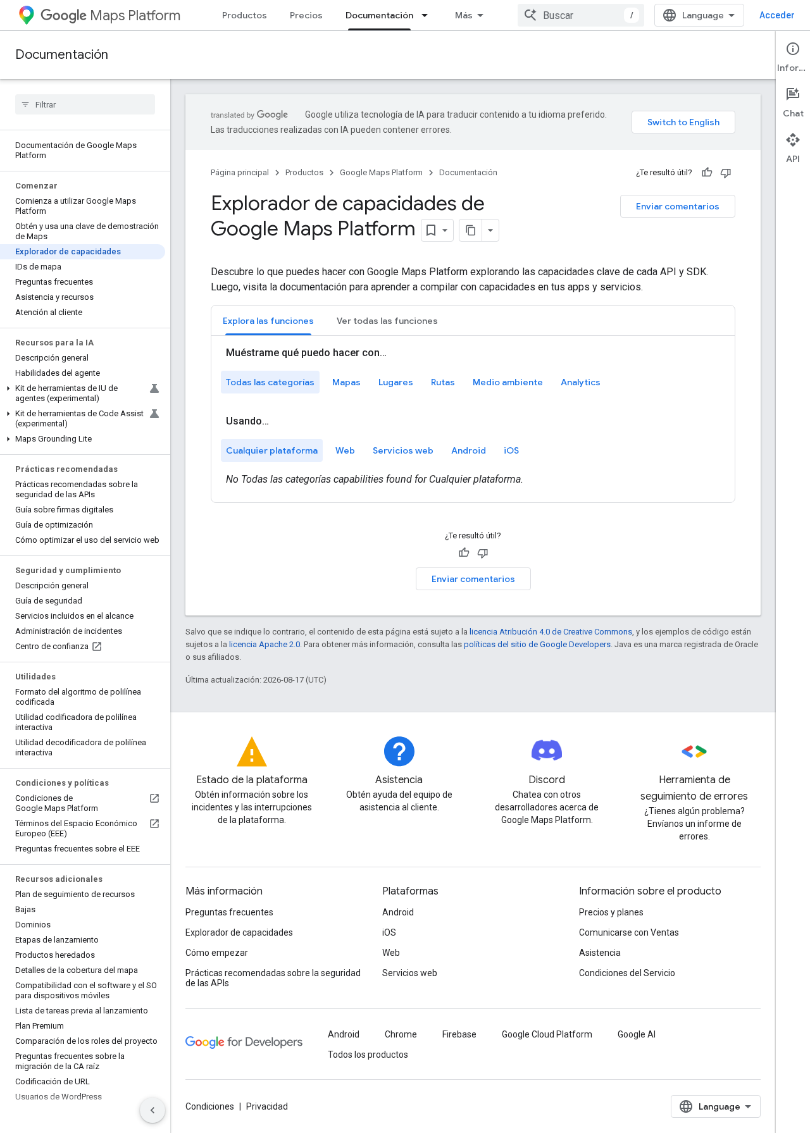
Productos (244, 15)
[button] (82, 393)
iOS (389, 932)
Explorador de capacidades (239, 932)
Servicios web (409, 973)
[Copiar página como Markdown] (470, 230)
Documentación (379, 15)
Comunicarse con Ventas (629, 932)
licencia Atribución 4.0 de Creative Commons (551, 631)
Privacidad (267, 1106)
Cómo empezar (216, 953)
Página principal (240, 172)
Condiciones (209, 1106)
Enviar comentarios (678, 206)
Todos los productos (368, 1054)
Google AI (637, 1034)
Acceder (777, 15)
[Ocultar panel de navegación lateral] (152, 1110)
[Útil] (706, 172)
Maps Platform (135, 15)
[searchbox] (85, 104)
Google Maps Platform (381, 172)
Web (391, 953)
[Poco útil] (725, 172)
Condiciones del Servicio (627, 973)
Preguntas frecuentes (229, 912)
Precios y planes (611, 912)
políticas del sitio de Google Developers (537, 644)
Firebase (459, 1034)
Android (398, 912)
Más (464, 15)
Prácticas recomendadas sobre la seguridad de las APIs (273, 978)
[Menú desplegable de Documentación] (428, 15)
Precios (306, 15)
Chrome (401, 1034)
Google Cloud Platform (547, 1034)
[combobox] (581, 15)
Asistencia (600, 953)
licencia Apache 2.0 (264, 644)
